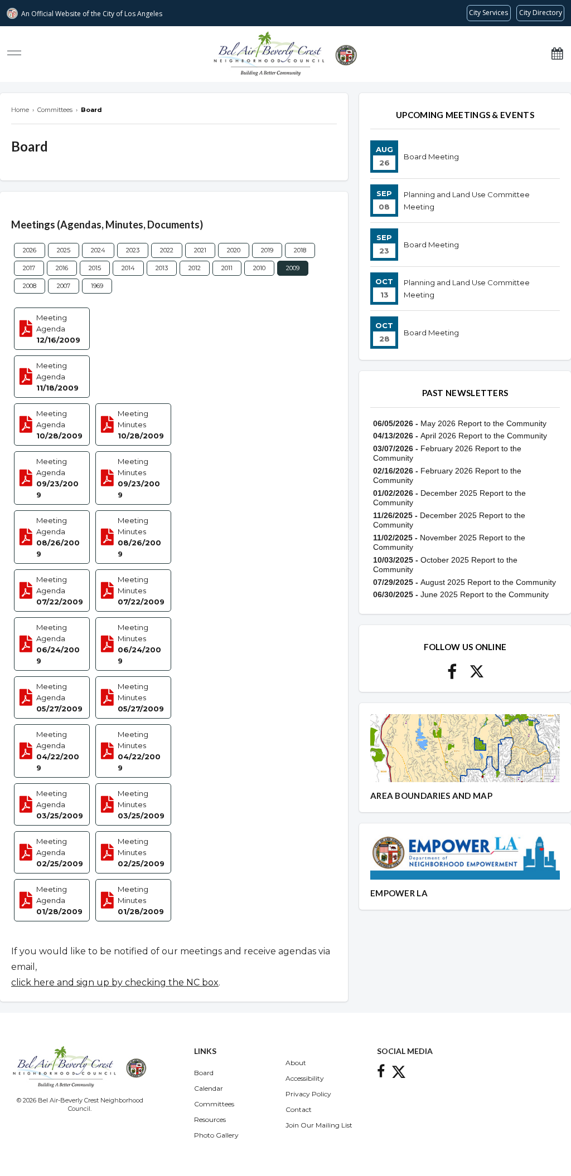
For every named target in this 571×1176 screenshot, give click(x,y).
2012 (194, 268)
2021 (200, 250)
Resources (210, 1119)
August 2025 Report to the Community (488, 582)
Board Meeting (431, 156)
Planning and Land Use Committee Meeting (467, 200)
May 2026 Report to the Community (483, 423)
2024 (98, 250)
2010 (259, 268)
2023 (132, 250)
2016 (62, 268)
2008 (29, 286)
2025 (63, 250)
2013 (162, 268)
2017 (29, 268)
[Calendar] (557, 53)
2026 (29, 250)
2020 (233, 250)
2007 (63, 286)
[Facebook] (452, 675)
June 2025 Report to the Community (484, 594)
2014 (128, 268)
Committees (214, 1104)
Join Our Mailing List (319, 1125)
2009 (292, 268)
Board (204, 1072)
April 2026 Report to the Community (483, 435)
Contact (299, 1109)
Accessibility (305, 1078)
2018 (300, 250)
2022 (166, 250)
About (296, 1062)
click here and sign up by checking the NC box (115, 982)
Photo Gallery (216, 1135)
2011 (227, 268)
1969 (97, 286)
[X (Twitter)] (476, 675)
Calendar (208, 1088)
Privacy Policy (308, 1094)
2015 (95, 268)
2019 (267, 250)
